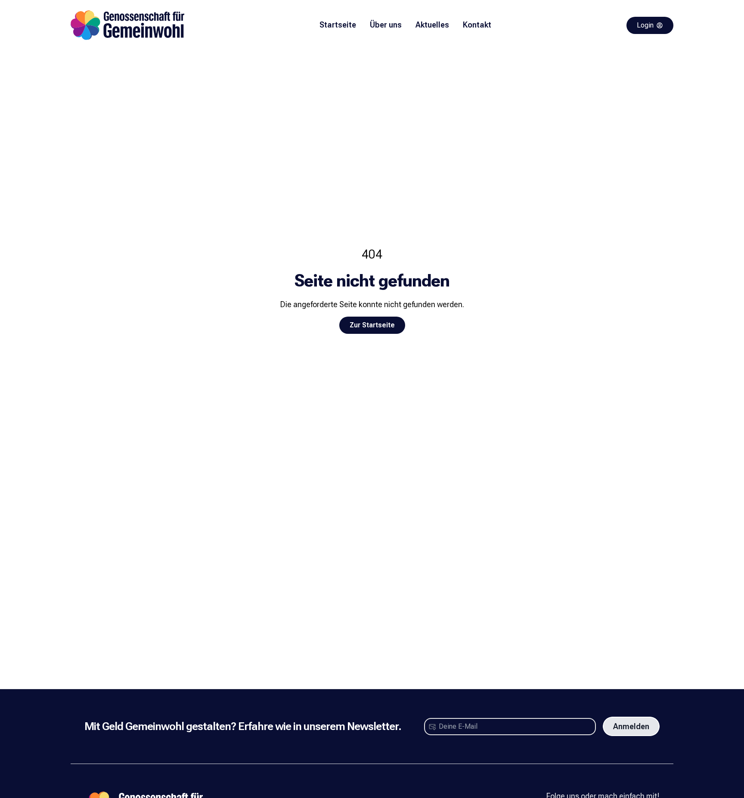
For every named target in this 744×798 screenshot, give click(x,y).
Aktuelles (432, 24)
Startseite (337, 24)
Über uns (386, 24)
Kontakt (477, 24)
